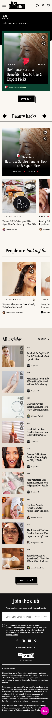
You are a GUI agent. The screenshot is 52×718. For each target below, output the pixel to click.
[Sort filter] (48, 339)
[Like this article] (32, 182)
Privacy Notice (12, 634)
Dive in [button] (25, 98)
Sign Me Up (41, 616)
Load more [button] (25, 580)
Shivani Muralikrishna (17, 87)
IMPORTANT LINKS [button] (24, 648)
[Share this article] (32, 188)
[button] (43, 37)
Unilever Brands (12, 632)
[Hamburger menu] (4, 6)
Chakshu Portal (29, 708)
